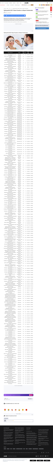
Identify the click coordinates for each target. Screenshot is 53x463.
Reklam (20, 452)
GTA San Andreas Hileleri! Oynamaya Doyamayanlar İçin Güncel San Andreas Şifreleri (43, 443)
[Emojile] (46, 5)
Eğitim (7, 8)
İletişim (22, 452)
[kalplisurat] (51, 5)
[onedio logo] (26, 3)
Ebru (8, 12)
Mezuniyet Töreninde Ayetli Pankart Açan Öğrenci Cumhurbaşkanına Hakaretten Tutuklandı (19, 430)
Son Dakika (30, 448)
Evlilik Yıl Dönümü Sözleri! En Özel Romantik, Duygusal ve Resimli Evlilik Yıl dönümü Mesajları (31, 434)
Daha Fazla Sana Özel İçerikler (41, 28)
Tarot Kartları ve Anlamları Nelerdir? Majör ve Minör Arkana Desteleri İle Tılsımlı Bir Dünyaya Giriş (43, 430)
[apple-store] (37, 456)
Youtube (14, 448)
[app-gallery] (47, 456)
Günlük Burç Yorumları (19, 448)
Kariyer (24, 452)
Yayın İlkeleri (32, 452)
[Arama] (47, 3)
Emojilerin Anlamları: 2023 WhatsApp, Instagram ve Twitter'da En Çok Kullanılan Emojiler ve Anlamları (31, 440)
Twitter (5, 448)
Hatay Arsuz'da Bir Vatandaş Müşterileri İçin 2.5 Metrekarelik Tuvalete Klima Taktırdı (42, 11)
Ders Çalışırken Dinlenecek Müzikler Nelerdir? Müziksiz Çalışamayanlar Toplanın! (42, 437)
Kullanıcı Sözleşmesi (27, 452)
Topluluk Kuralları (16, 452)
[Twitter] (45, 452)
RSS (36, 452)
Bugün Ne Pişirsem (35, 448)
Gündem (37, 20)
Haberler (5, 8)
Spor (36, 13)
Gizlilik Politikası (12, 452)
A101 (24, 448)
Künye (34, 452)
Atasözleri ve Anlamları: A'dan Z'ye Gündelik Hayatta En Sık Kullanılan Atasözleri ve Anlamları (30, 442)
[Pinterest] (48, 452)
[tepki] (5, 410)
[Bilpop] (45, 5)
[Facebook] (43, 452)
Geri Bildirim (8, 452)
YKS (9, 8)
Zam (11, 448)
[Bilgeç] (43, 5)
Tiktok (26, 448)
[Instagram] (41, 452)
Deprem (8, 448)
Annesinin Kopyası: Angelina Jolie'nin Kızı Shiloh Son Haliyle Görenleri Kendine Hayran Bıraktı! (20, 440)
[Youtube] (47, 452)
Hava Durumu (28, 429)
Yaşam (37, 9)
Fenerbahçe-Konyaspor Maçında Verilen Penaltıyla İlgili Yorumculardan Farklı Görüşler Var (9, 441)
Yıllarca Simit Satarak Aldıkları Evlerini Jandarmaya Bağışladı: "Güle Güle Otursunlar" (42, 22)
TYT (11, 8)
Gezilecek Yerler (41, 448)
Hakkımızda (5, 452)
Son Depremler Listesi (29, 431)
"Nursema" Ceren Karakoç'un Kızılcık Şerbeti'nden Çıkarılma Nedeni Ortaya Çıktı (20, 437)
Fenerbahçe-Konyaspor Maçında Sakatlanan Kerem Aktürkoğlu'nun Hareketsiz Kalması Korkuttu (42, 19)
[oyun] (48, 5)
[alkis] (50, 5)
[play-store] (42, 456)
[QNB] (40, 5)
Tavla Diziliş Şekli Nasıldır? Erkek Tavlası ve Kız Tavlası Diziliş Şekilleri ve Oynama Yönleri (31, 444)
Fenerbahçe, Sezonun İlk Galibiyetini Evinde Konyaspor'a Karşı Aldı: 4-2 (42, 15)
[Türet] (41, 5)
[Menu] (1, 3)
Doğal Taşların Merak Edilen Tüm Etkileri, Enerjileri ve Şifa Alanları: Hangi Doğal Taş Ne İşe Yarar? (31, 438)
